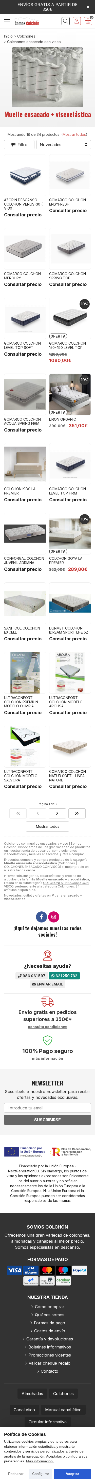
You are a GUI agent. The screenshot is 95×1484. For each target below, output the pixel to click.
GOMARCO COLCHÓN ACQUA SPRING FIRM (22, 421)
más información (47, 1059)
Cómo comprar (49, 1306)
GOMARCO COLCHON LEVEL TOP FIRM (67, 491)
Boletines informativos (49, 1346)
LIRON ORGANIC (62, 419)
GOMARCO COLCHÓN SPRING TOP (67, 276)
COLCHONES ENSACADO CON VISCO (46, 884)
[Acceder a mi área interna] (77, 21)
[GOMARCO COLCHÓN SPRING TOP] (70, 249)
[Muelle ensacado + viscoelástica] (18, 813)
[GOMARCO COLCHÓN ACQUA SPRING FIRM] (25, 394)
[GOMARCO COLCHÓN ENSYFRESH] (70, 175)
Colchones (66, 886)
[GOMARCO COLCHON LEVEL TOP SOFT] (25, 318)
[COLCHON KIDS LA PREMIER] (25, 464)
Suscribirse (47, 1119)
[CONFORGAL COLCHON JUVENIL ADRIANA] (25, 533)
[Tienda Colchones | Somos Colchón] (27, 21)
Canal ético (24, 1409)
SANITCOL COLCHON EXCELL (22, 630)
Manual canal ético (63, 1409)
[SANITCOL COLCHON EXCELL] (25, 603)
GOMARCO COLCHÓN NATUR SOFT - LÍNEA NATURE (67, 775)
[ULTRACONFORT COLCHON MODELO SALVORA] (25, 746)
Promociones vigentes (49, 1355)
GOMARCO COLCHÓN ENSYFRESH (67, 202)
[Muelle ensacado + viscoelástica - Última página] (57, 813)
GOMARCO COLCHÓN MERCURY (22, 276)
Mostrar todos (74, 134)
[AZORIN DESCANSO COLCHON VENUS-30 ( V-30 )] (25, 175)
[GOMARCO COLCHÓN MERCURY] (25, 249)
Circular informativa (48, 1421)
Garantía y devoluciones (49, 1338)
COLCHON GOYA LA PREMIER (65, 560)
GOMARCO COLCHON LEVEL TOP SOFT (22, 345)
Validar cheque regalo (49, 1363)
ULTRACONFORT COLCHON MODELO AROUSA (66, 702)
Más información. (40, 1461)
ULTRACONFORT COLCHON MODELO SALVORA (20, 775)
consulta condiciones (47, 1027)
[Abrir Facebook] (41, 917)
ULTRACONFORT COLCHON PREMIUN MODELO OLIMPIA (21, 702)
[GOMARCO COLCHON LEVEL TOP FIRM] (70, 464)
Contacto (49, 1371)
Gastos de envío (49, 1330)
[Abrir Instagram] (54, 917)
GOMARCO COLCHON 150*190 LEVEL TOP (67, 345)
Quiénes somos (49, 1314)
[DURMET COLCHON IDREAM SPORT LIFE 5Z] (70, 603)
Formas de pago (49, 1322)
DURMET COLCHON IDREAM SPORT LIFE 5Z (68, 630)
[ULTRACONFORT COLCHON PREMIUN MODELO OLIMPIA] (25, 673)
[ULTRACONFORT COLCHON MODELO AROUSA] (70, 673)
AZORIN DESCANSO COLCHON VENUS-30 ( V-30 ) (23, 204)
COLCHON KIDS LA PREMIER (19, 491)
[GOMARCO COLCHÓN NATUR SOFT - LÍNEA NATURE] (70, 746)
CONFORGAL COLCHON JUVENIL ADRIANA (24, 560)
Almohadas (32, 1393)
